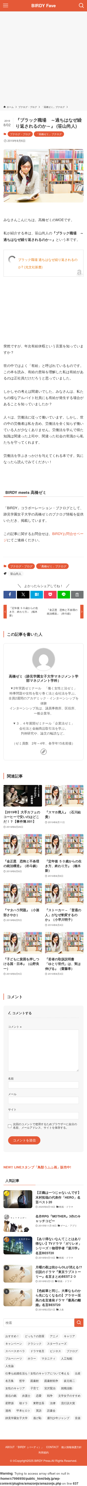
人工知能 (66, 1358)
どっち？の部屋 (34, 1336)
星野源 (9, 1403)
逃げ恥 (37, 1418)
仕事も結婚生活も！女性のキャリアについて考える (37, 1373)
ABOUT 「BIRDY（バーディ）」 (24, 1447)
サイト (12, 1109)
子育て (34, 1388)
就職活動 (66, 1388)
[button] (9, 594)
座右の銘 (10, 1395)
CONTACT (52, 1447)
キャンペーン (13, 1343)
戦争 (50, 1395)
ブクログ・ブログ (20, 134)
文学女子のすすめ (69, 1395)
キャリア (69, 1336)
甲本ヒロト (23, 1410)
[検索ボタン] (81, 5)
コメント (15, 1026)
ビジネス (55, 1351)
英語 (39, 1410)
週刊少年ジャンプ (58, 1418)
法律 (52, 1403)
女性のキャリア (15, 1388)
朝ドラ (23, 1403)
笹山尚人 (15, 573)
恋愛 (39, 1395)
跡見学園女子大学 (16, 1418)
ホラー (32, 1358)
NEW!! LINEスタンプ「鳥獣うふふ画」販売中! (37, 1167)
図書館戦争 (51, 1381)
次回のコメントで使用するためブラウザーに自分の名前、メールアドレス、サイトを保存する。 (45, 1125)
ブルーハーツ (13, 1358)
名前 (11, 1078)
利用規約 (44, 1452)
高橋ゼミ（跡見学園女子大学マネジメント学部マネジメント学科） (43, 678)
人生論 (9, 1366)
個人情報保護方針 (71, 1447)
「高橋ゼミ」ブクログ (49, 134)
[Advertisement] (43, 59)
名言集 (9, 1381)
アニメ (54, 1336)
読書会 (51, 1410)
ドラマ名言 (37, 1351)
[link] (44, 752)
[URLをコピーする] (77, 594)
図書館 (34, 1381)
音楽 (78, 1418)
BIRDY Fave (43, 5)
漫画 (8, 1410)
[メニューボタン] (5, 5)
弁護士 (26, 1395)
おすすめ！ (12, 1336)
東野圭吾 (38, 1403)
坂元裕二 (69, 1381)
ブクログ (72, 1351)
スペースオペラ (15, 1351)
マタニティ (48, 1358)
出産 (78, 1373)
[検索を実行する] (79, 1322)
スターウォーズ (57, 1343)
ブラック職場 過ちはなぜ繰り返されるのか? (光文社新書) (47, 263)
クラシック (35, 1343)
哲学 (22, 1381)
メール (12, 1094)
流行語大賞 (68, 1403)
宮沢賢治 (49, 1388)
